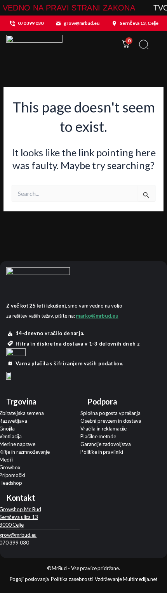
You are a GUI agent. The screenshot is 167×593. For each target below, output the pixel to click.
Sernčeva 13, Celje (139, 23)
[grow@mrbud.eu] (58, 23)
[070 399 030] (12, 23)
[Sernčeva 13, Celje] (114, 23)
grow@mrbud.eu (81, 23)
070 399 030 (30, 23)
